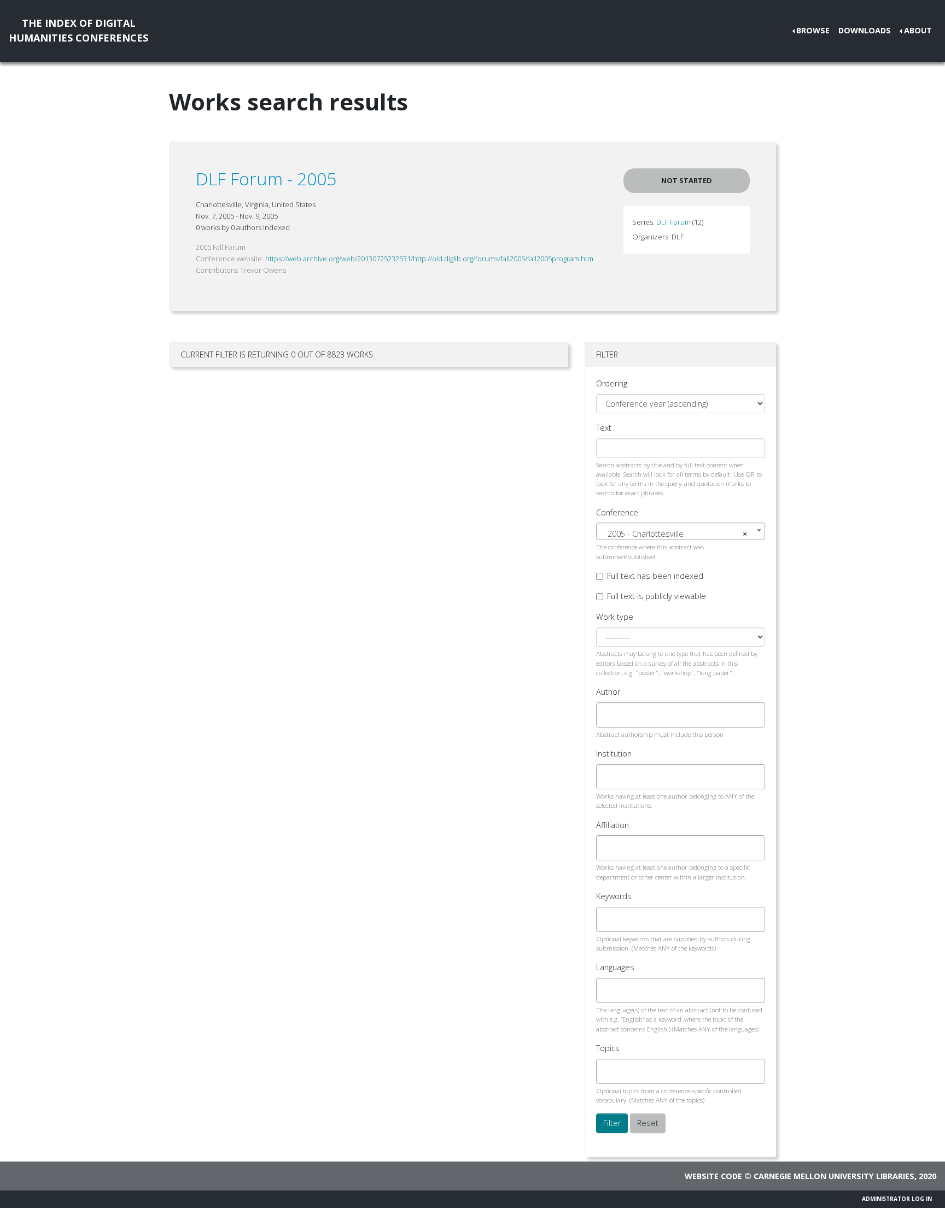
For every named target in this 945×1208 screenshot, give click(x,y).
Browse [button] (813, 30)
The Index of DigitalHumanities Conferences (78, 30)
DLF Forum (673, 222)
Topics (608, 1048)
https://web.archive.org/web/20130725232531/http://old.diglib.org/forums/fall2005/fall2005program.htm (429, 258)
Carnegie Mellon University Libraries (834, 1176)
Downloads (864, 30)
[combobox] (680, 531)
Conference (617, 512)
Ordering (611, 383)
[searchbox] (609, 715)
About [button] (918, 30)
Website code (713, 1176)
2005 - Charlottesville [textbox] (677, 534)
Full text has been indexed (655, 576)
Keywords (614, 896)
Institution (614, 753)
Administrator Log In (897, 1199)
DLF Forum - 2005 (266, 178)
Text (603, 428)
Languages (615, 967)
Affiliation (612, 825)
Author (608, 692)
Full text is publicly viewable (656, 596)
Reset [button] (647, 1123)
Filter (612, 1123)
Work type (614, 617)
